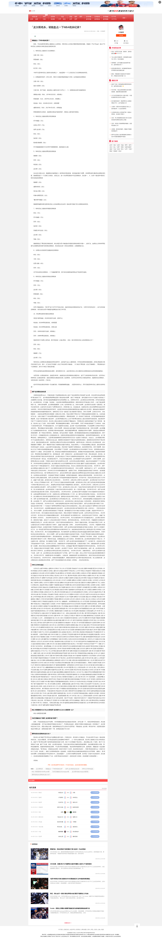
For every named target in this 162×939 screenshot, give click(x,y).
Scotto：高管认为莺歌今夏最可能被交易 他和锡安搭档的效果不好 (70, 908)
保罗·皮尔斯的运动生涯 (72, 769)
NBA (44, 16)
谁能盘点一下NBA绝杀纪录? (54, 769)
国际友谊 (40, 817)
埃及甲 (40, 836)
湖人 (114, 147)
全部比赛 (34, 16)
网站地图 (84, 929)
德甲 (76, 16)
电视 (102, 929)
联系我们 (78, 929)
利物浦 (115, 151)
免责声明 (72, 929)
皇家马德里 (128, 147)
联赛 (95, 929)
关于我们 (60, 929)
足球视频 (105, 16)
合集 (99, 929)
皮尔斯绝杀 (39, 769)
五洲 (130, 149)
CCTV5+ (114, 19)
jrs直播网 (78, 932)
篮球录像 (88, 19)
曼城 (111, 151)
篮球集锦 (97, 19)
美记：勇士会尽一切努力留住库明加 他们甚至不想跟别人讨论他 (69, 893)
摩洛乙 (40, 792)
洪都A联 (40, 807)
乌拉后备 (40, 826)
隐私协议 (66, 929)
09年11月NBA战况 (87, 769)
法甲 (70, 19)
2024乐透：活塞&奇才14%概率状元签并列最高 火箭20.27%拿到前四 (71, 864)
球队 (92, 929)
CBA (44, 19)
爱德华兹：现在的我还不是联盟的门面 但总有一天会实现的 (68, 849)
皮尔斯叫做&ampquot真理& (80, 771)
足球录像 (88, 16)
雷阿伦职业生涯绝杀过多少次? (41, 774)
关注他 (121, 35)
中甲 (59, 19)
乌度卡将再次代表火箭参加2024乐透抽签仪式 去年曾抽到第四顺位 (70, 878)
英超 (70, 16)
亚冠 (64, 19)
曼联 (122, 147)
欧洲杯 (53, 19)
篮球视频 (105, 19)
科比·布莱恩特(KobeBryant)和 (41, 771)
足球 (31, 19)
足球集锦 (97, 16)
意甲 (76, 19)
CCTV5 (113, 16)
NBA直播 (104, 788)
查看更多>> (67, 923)
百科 (88, 929)
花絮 (111, 149)
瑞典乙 (40, 797)
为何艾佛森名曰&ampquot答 (60, 771)
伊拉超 (40, 822)
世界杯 (53, 16)
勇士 (122, 149)
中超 (62, 16)
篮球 (36, 19)
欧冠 (118, 149)
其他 (119, 151)
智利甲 (40, 802)
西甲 (81, 16)
